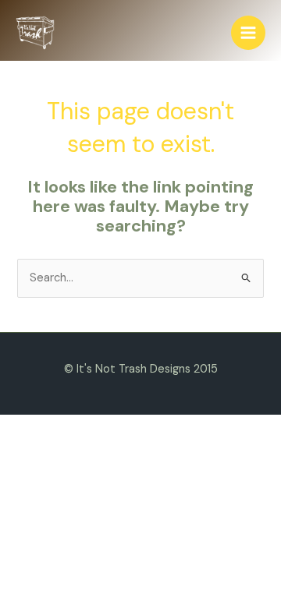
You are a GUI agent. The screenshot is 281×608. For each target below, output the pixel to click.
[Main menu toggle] (248, 33)
